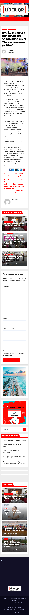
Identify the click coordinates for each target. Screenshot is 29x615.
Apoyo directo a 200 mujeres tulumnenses (14, 529)
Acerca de (11, 602)
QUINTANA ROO (8, 612)
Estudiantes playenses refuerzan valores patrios (14, 259)
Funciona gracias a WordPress (10, 598)
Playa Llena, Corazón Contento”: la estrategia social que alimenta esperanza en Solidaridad (14, 239)
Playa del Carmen (12, 29)
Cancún (6, 508)
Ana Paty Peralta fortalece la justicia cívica (12, 512)
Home (7, 602)
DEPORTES (20, 605)
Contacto (20, 602)
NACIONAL (16, 609)
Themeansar (14, 600)
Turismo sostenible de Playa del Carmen (14, 225)
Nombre (5, 318)
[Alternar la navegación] (15, 19)
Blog (16, 602)
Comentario (6, 286)
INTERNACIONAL (18, 607)
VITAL (21, 612)
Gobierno (4, 29)
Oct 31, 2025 (8, 500)
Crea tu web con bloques (10, 605)
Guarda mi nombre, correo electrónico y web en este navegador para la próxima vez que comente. (13, 353)
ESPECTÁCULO (9, 607)
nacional (22, 609)
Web (4, 338)
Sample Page (16, 612)
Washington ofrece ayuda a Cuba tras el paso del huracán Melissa (13, 544)
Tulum (5, 526)
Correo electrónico (8, 328)
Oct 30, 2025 (8, 549)
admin (11, 50)
